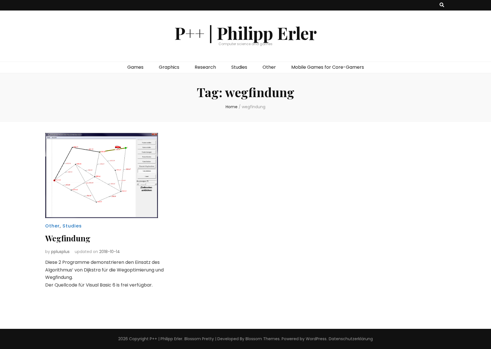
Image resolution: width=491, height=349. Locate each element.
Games (135, 67)
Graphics (169, 67)
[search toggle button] (442, 5)
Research (205, 67)
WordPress (316, 339)
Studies (239, 67)
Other (269, 67)
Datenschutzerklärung (351, 339)
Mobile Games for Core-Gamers (327, 67)
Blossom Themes (263, 339)
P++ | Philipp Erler (245, 32)
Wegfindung (67, 238)
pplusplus (60, 251)
